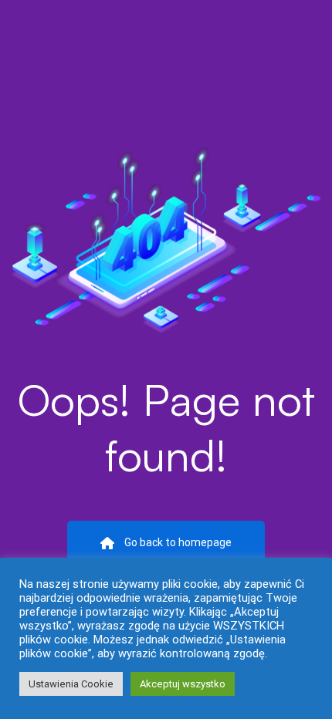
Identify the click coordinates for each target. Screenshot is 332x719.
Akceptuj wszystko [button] (182, 684)
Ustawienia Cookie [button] (71, 684)
